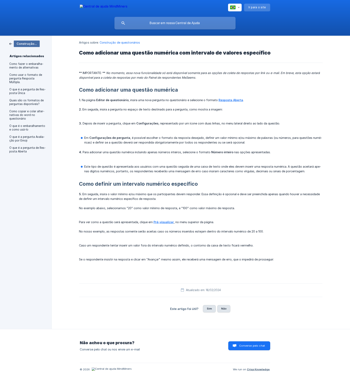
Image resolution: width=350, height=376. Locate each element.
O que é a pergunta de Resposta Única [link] (27, 91)
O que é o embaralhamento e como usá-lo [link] (27, 127)
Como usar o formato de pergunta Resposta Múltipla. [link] (25, 78)
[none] (103, 7)
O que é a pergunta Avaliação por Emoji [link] (27, 138)
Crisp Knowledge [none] (258, 369)
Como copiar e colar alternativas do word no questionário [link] (26, 115)
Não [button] (223, 308)
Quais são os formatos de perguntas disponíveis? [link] (26, 102)
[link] (24, 43)
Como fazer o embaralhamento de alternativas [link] (26, 65)
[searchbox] (175, 23)
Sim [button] (209, 308)
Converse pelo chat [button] (252, 345)
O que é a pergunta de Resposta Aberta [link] (27, 149)
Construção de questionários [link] (120, 42)
